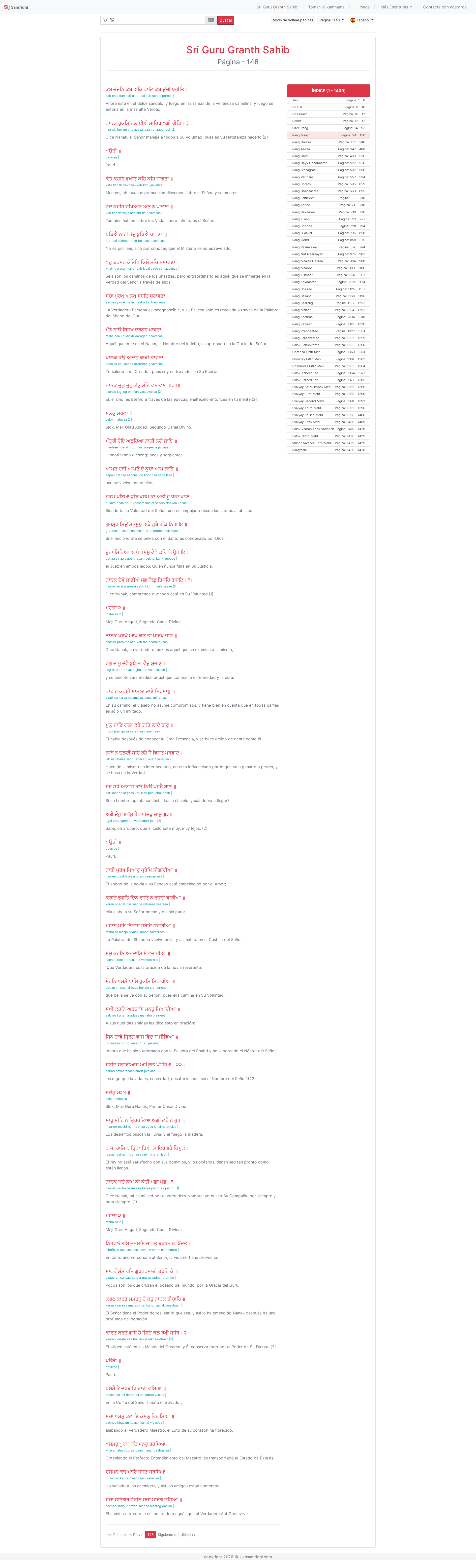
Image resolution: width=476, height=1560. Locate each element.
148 (151, 1534)
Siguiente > (167, 1534)
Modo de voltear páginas (293, 20)
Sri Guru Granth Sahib (277, 6)
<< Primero (117, 1534)
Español (363, 20)
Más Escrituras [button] (395, 6)
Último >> (188, 1534)
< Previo (136, 1534)
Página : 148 (330, 20)
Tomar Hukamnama (326, 6)
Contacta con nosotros (445, 6)
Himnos (363, 6)
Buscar (226, 20)
